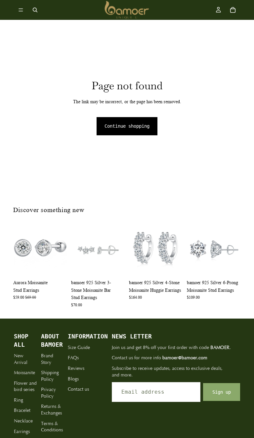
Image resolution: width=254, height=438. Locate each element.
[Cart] (233, 10)
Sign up (221, 392)
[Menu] (20, 10)
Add (62, 266)
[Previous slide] (20, 249)
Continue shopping (127, 126)
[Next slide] (60, 249)
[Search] (35, 10)
